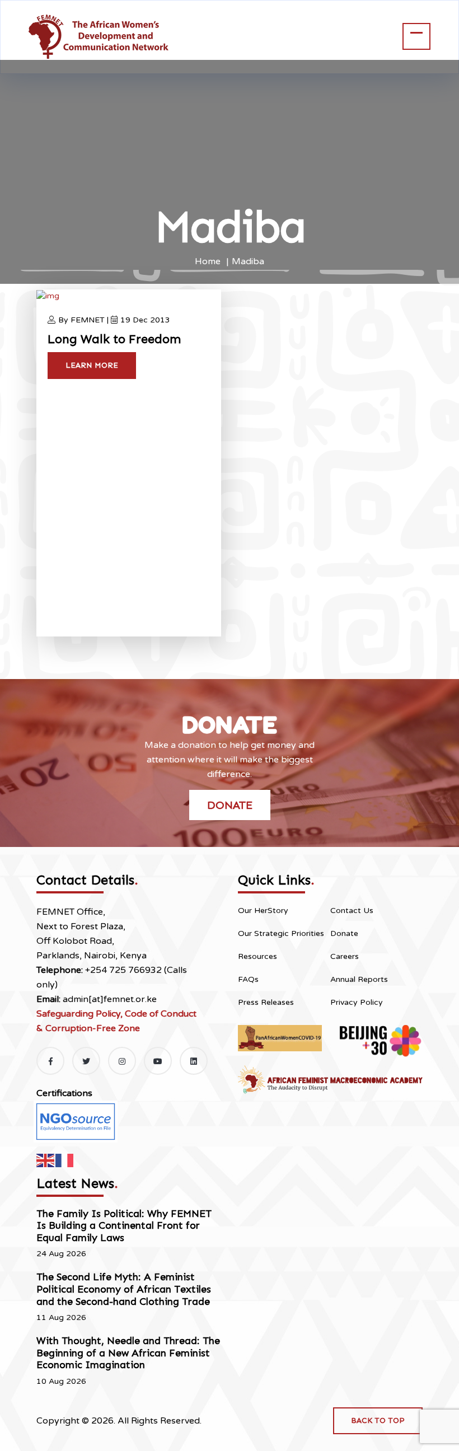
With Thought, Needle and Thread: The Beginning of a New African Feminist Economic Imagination (128, 1353)
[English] (45, 1159)
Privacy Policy (356, 1002)
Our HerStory (263, 910)
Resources (257, 956)
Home (208, 261)
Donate (229, 805)
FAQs (248, 979)
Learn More (91, 365)
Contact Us (351, 910)
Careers (344, 956)
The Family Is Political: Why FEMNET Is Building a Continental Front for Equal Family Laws (124, 1225)
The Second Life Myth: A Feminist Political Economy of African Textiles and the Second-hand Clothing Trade (123, 1289)
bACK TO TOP (378, 1420)
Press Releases (266, 1002)
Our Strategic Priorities (281, 933)
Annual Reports (359, 979)
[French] (64, 1159)
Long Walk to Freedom (114, 339)
